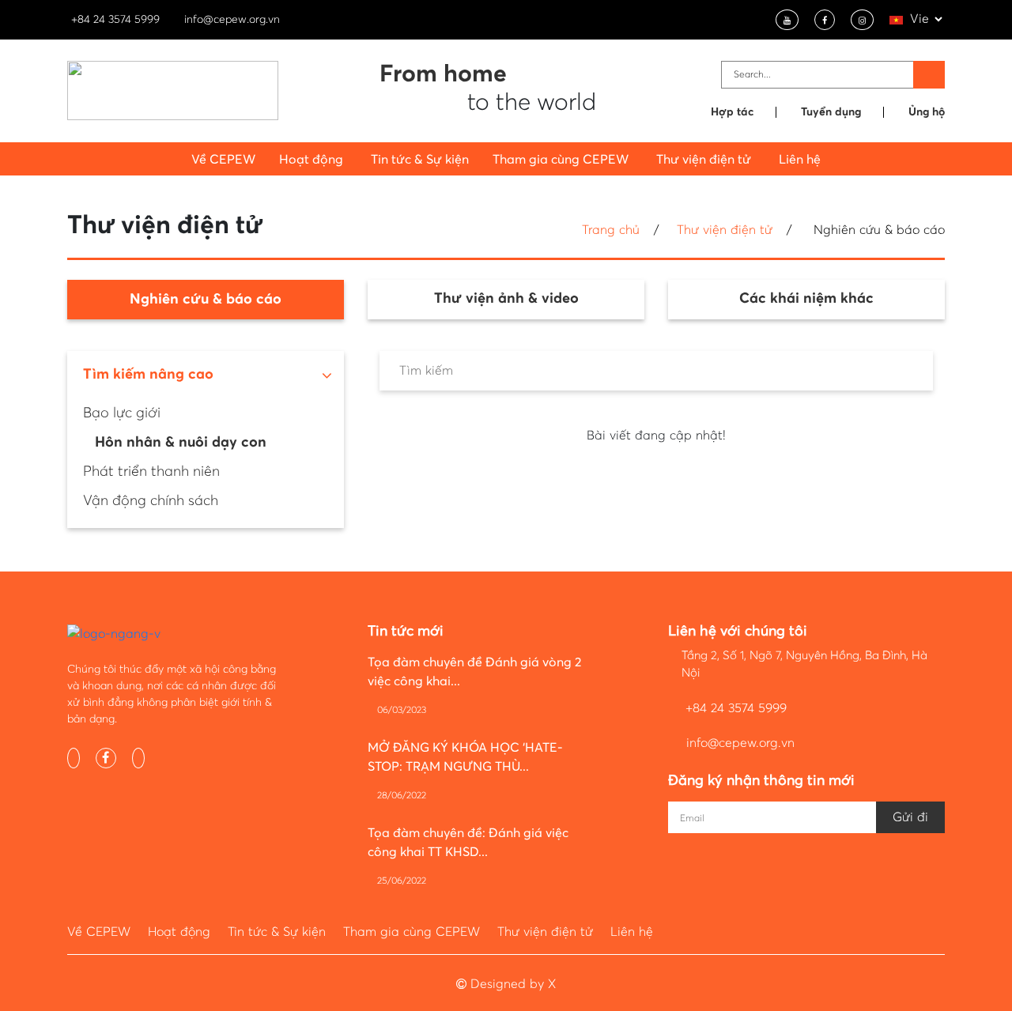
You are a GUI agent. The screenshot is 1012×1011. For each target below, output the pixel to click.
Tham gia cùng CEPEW (411, 932)
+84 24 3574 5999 (115, 19)
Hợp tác (732, 112)
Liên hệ (800, 159)
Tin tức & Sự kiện (420, 159)
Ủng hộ (926, 112)
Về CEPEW (223, 159)
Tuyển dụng (831, 112)
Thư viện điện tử (724, 230)
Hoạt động (179, 932)
